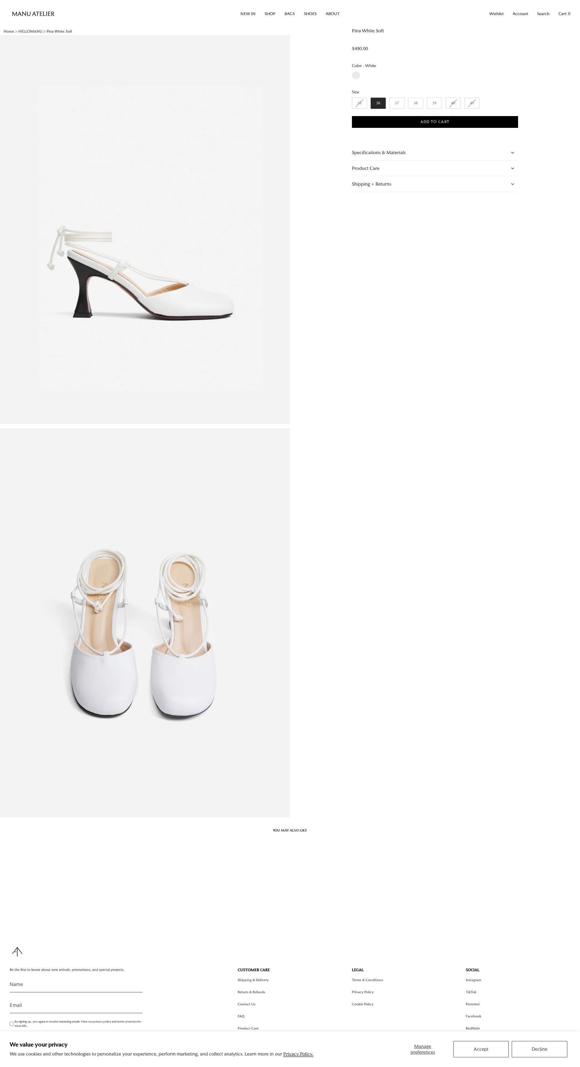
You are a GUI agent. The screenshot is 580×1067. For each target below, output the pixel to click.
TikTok (471, 992)
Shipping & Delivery (253, 980)
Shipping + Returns (371, 184)
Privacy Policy (363, 992)
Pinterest (473, 1004)
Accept (481, 1049)
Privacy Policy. (298, 1054)
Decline (539, 1049)
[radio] (356, 75)
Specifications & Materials (379, 152)
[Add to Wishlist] (431, 131)
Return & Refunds (251, 992)
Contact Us (247, 1004)
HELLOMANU (30, 31)
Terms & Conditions (367, 980)
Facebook (473, 1016)
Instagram (473, 980)
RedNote (473, 1028)
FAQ (241, 1016)
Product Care (365, 168)
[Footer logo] (17, 951)
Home (9, 31)
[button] (248, 14)
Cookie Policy (362, 1004)
